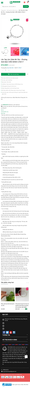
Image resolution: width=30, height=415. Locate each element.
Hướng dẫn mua (4, 111)
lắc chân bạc (9, 106)
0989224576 (5, 104)
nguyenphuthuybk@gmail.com (9, 371)
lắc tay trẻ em (24, 106)
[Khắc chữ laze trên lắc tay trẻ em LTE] (8, 294)
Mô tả (2, 110)
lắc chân (4, 106)
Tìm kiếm (26, 6)
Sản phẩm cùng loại (7, 282)
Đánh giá (3, 113)
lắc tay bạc (18, 106)
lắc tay (14, 106)
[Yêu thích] (27, 74)
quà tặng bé (3, 108)
